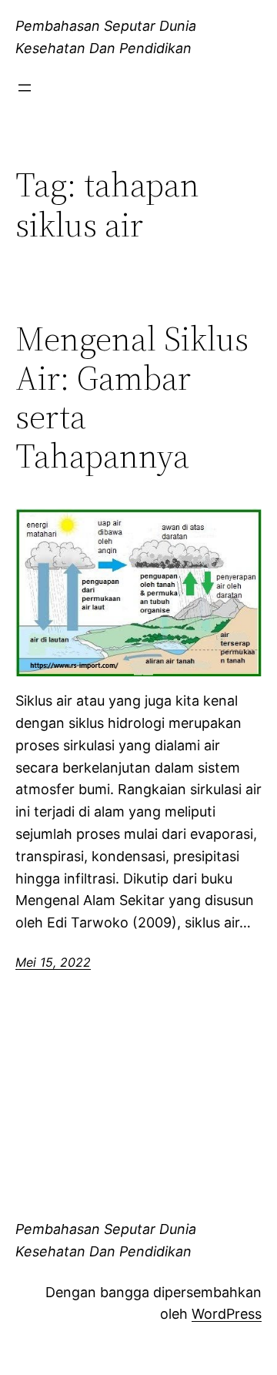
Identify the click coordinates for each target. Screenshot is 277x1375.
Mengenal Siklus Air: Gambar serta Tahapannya (132, 397)
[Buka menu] (24, 88)
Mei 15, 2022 (53, 962)
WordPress (227, 1314)
